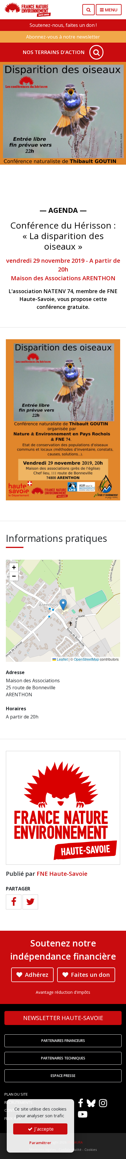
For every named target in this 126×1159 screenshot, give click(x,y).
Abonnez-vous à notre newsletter (63, 37)
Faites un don (89, 975)
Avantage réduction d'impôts (63, 992)
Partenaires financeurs (63, 1040)
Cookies (90, 1149)
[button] (63, 605)
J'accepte (43, 1129)
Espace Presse (63, 1075)
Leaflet (62, 659)
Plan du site (16, 1094)
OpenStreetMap (86, 659)
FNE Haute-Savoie (62, 874)
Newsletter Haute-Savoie (63, 1018)
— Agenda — (63, 210)
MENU (111, 10)
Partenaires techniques (63, 1058)
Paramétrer (40, 1142)
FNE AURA (75, 1142)
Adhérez (35, 975)
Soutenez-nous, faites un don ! (63, 25)
